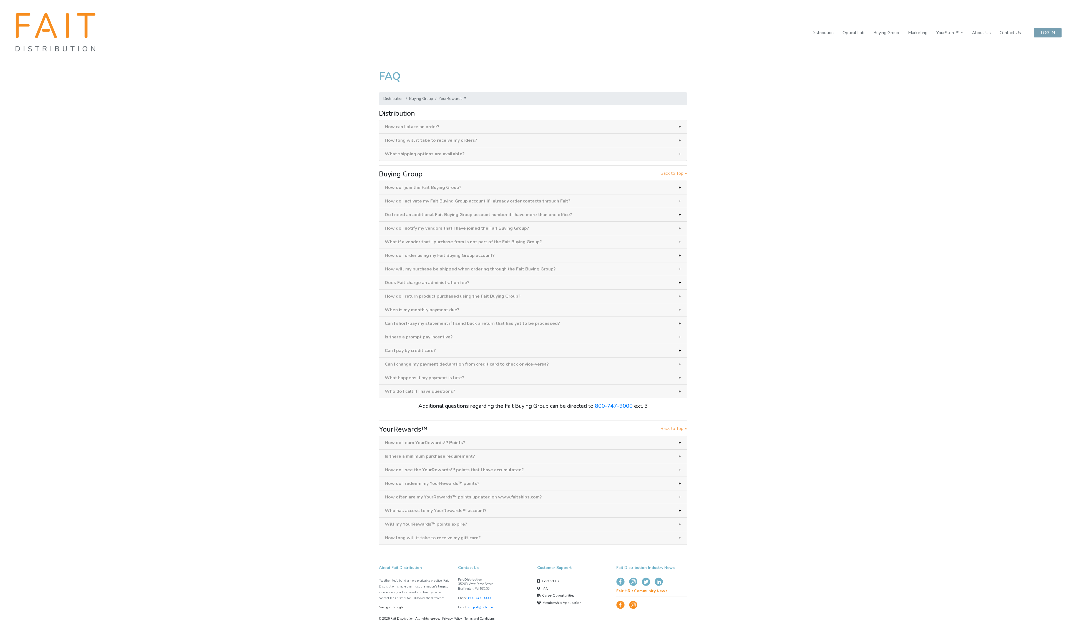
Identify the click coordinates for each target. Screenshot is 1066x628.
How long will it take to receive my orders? (431, 140)
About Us (981, 33)
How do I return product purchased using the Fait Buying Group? (453, 296)
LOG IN (1048, 33)
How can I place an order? (412, 127)
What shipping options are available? (425, 154)
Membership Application (561, 603)
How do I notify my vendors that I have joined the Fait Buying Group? (457, 228)
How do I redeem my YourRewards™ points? (432, 483)
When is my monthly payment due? (422, 310)
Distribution (822, 33)
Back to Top (672, 173)
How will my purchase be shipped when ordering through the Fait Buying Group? (470, 269)
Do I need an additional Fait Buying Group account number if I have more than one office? (478, 215)
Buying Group (886, 33)
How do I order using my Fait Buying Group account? (440, 255)
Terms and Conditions (479, 619)
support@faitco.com (481, 607)
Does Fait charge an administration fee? (427, 283)
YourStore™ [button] (948, 33)
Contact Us (1010, 33)
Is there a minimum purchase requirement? (430, 456)
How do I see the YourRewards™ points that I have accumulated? (454, 470)
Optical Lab (853, 33)
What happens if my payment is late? (424, 378)
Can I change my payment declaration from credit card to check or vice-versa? (467, 364)
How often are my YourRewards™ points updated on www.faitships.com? (463, 497)
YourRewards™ (452, 98)
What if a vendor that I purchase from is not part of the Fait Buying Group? (463, 242)
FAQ (544, 588)
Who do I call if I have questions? (420, 391)
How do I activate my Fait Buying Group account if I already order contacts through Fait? (477, 201)
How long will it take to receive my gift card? (433, 538)
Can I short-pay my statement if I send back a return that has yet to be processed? (472, 323)
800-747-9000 (614, 406)
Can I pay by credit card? (410, 351)
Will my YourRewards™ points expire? (426, 524)
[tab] (533, 127)
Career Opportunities (557, 595)
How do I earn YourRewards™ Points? (425, 443)
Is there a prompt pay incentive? (419, 337)
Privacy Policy (452, 619)
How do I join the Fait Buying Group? (423, 187)
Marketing (917, 33)
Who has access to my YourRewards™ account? (436, 511)
